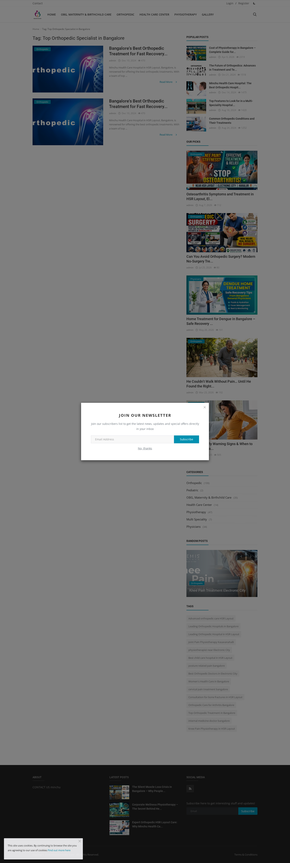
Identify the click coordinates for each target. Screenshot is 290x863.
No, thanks (145, 448)
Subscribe (186, 439)
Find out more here (59, 850)
